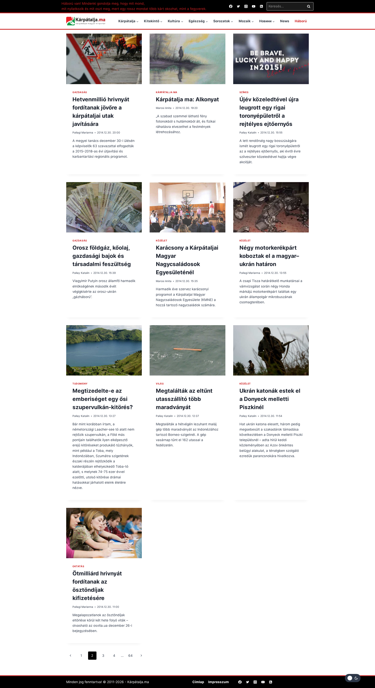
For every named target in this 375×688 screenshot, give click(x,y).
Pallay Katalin (247, 132)
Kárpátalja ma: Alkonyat (187, 99)
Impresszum (218, 682)
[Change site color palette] (353, 678)
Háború (301, 21)
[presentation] (104, 59)
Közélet (161, 240)
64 (130, 656)
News (284, 21)
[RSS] (261, 6)
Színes (244, 92)
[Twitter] (238, 6)
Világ (160, 383)
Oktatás (78, 566)
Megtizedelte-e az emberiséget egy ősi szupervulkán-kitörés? (102, 398)
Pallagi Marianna (82, 132)
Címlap (198, 682)
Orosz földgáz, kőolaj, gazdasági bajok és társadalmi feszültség (101, 255)
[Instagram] (246, 6)
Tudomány (80, 383)
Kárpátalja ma (166, 92)
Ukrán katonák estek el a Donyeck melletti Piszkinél (269, 398)
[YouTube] (253, 6)
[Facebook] (231, 6)
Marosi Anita (163, 107)
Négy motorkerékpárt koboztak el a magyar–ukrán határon (269, 255)
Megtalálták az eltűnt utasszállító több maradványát (184, 398)
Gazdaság (79, 92)
